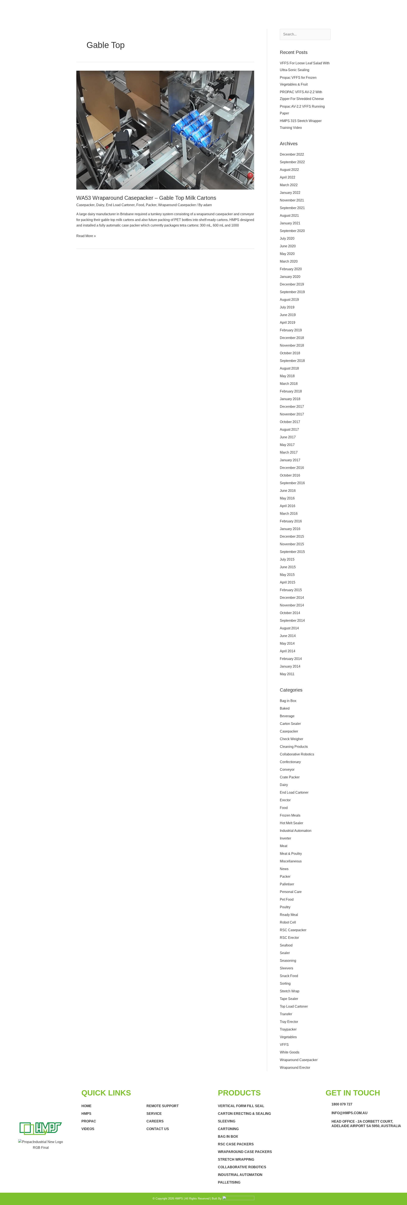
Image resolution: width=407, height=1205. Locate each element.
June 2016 (288, 490)
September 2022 (292, 162)
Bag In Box (228, 1136)
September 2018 (292, 361)
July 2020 (287, 238)
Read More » (86, 235)
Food (140, 205)
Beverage (287, 716)
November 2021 (292, 200)
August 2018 (289, 368)
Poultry (285, 907)
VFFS (284, 1044)
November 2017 (292, 414)
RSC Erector (289, 937)
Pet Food (287, 899)
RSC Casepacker (293, 930)
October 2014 (290, 613)
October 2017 (290, 422)
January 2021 (290, 223)
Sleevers (286, 968)
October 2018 (290, 353)
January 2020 (290, 276)
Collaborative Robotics (297, 754)
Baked (285, 708)
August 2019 (289, 299)
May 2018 (287, 376)
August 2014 (289, 628)
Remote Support (162, 1106)
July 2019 (287, 307)
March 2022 (289, 185)
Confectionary (290, 762)
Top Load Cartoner (294, 1006)
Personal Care (291, 892)
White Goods (289, 1052)
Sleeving (226, 1121)
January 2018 (290, 399)
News (284, 869)
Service (154, 1113)
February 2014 (291, 659)
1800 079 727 (342, 1104)
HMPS (86, 1113)
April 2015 (287, 582)
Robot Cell (288, 922)
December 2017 (292, 406)
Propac (88, 1121)
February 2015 (291, 590)
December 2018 (292, 338)
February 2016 (291, 521)
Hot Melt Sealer (291, 823)
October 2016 (290, 475)
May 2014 (287, 643)
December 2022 (292, 154)
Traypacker (288, 1029)
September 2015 (292, 552)
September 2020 (292, 231)
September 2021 (292, 208)
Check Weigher (291, 739)
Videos (87, 1129)
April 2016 (287, 506)
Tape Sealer (289, 999)
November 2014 (292, 605)
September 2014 (292, 620)
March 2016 (289, 513)
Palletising (229, 1182)
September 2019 (292, 292)
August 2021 (289, 215)
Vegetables (288, 1037)
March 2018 (289, 383)
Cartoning (228, 1129)
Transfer (286, 1014)
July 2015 (287, 559)
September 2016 (292, 483)
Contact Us (157, 1129)
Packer (151, 205)
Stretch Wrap (289, 991)
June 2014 (288, 636)
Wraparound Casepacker (177, 205)
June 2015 (288, 567)
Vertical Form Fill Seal (241, 1106)
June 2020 (288, 246)
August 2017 (289, 429)
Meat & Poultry (291, 853)
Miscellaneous (291, 861)
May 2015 (287, 574)
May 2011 (287, 674)
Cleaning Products (294, 746)
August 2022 (289, 170)
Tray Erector (289, 1022)
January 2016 (290, 529)
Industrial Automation (295, 830)
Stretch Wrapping (236, 1159)
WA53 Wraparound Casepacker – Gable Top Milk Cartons (146, 198)
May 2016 (287, 498)
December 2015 (292, 536)
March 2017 (289, 452)
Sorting (285, 983)
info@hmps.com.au (350, 1113)
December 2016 (292, 468)
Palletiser (287, 884)
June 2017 (288, 437)
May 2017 (287, 445)
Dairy (100, 205)
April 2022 (287, 177)
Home (86, 1106)
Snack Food (289, 976)
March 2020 (289, 261)
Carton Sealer (290, 724)
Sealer (285, 953)
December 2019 (292, 284)
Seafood (286, 945)
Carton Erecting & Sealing (244, 1113)
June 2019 (288, 315)
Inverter (285, 838)
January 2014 (290, 666)
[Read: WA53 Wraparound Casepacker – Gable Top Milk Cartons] (165, 130)
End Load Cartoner (120, 205)
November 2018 (292, 345)
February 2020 (291, 269)
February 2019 (291, 330)
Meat (283, 846)
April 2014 (287, 651)
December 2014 (292, 597)
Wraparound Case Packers (245, 1152)
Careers (155, 1121)
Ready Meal (289, 915)
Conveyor (287, 769)
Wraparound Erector (295, 1067)
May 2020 (287, 254)
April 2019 (287, 322)
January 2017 (290, 460)
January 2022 (290, 192)
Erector (285, 800)
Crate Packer (290, 777)
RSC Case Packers (236, 1144)
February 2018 (291, 391)
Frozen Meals (290, 815)
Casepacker (85, 205)
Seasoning (288, 960)
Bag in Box (288, 701)
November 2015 (292, 544)
